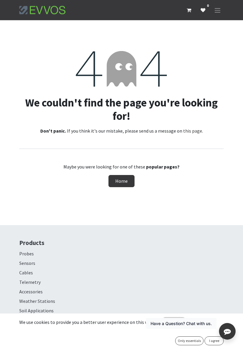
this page (192, 131)
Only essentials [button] (189, 340)
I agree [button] (214, 340)
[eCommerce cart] (189, 10)
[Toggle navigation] (217, 10)
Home (121, 181)
